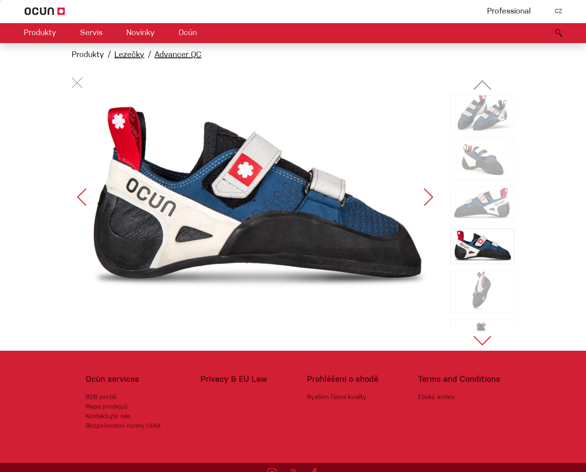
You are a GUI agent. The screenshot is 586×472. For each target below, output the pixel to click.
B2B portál (101, 397)
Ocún (188, 33)
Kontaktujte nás (108, 416)
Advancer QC (178, 55)
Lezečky (129, 55)
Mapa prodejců (107, 407)
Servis (91, 33)
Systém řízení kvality (336, 397)
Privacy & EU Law (234, 379)
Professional (509, 12)
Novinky (140, 33)
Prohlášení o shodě (342, 379)
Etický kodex (436, 397)
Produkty (40, 33)
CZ (558, 11)
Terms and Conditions (459, 379)
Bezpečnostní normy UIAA (123, 426)
